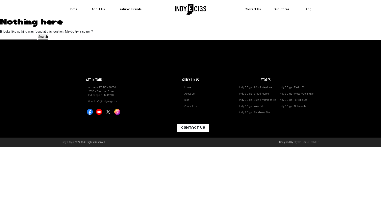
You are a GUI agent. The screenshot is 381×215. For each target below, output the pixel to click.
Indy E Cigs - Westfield (252, 106)
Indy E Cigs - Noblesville (292, 106)
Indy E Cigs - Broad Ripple (254, 93)
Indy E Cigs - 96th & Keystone (255, 87)
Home (72, 9)
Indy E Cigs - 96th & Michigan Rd (257, 99)
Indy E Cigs (68, 142)
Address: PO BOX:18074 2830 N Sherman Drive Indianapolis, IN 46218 (102, 91)
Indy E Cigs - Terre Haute (293, 99)
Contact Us (253, 9)
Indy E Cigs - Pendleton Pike (254, 112)
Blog (308, 9)
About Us (98, 9)
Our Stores (281, 9)
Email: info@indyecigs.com (103, 101)
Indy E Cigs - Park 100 (291, 87)
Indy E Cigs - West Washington (296, 93)
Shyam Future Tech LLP (306, 142)
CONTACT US (193, 128)
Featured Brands (130, 9)
